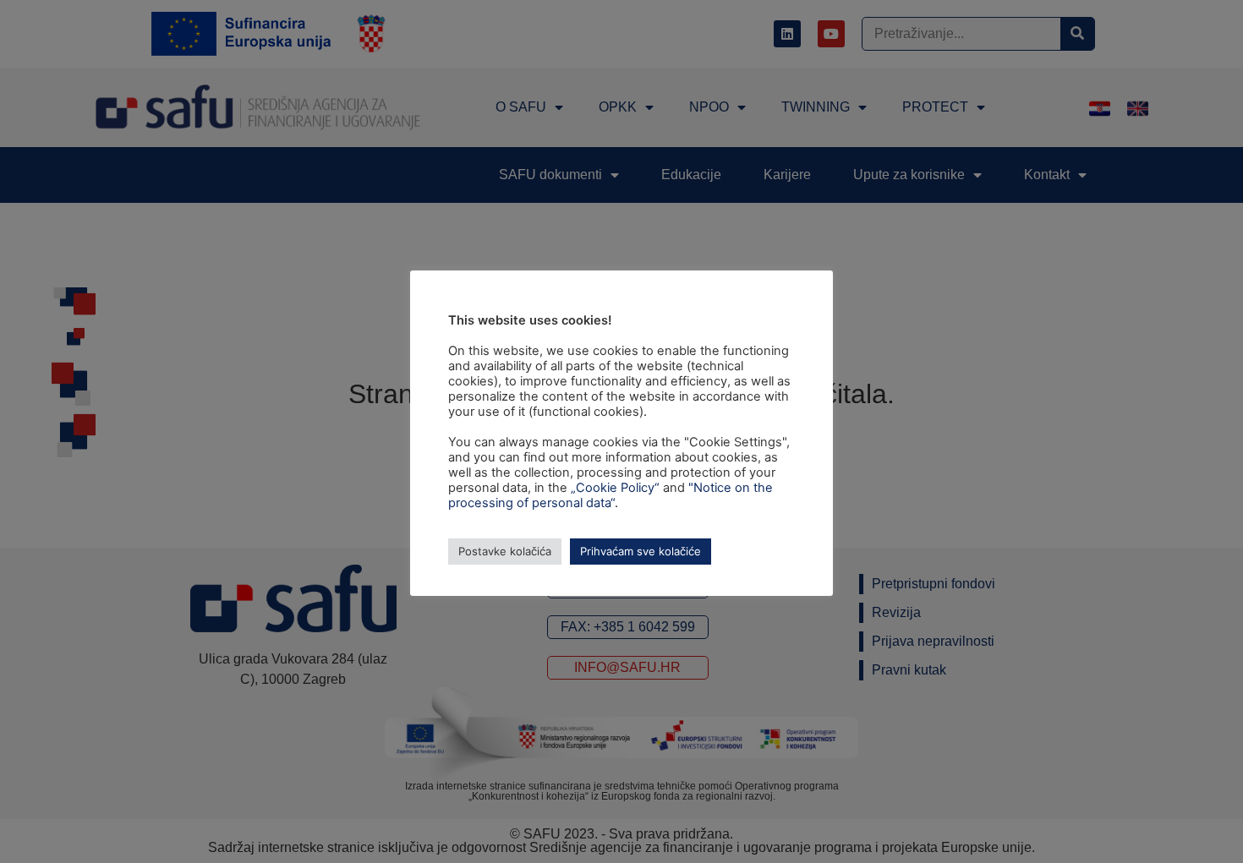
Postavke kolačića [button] (504, 551)
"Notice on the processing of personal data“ (610, 495)
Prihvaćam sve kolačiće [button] (640, 551)
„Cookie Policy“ (615, 487)
